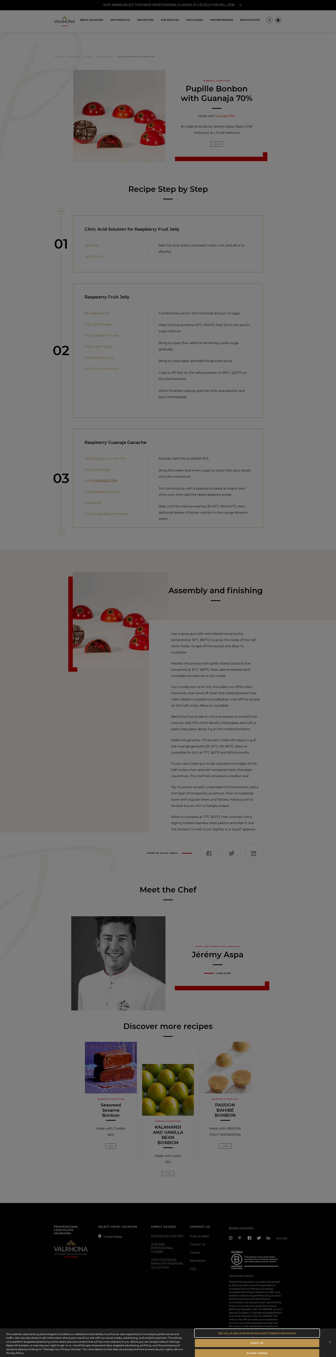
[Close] (330, 1342)
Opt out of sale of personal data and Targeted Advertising (257, 1333)
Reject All (256, 1342)
